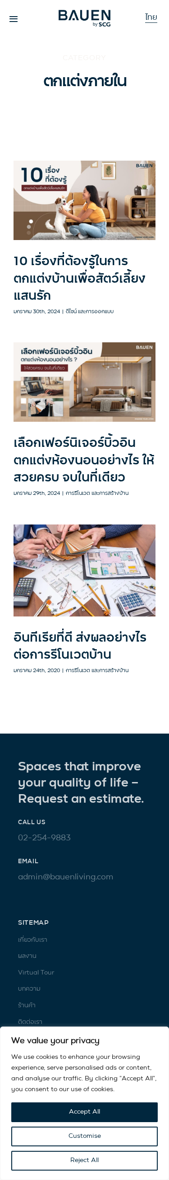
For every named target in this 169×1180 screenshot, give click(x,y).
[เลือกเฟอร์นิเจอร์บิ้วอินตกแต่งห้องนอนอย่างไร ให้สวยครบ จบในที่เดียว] (84, 382)
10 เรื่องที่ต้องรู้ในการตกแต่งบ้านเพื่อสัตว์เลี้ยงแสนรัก (80, 279)
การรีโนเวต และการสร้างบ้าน (97, 493)
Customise (85, 1136)
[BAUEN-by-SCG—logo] (84, 13)
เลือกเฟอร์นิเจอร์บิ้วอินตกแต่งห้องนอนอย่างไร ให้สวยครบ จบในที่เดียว (84, 461)
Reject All (84, 1160)
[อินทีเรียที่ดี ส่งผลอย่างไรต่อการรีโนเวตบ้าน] (84, 570)
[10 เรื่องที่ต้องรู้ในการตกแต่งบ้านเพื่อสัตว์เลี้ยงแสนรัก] (84, 200)
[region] (84, 1103)
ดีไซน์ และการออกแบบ (90, 312)
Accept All (84, 1112)
